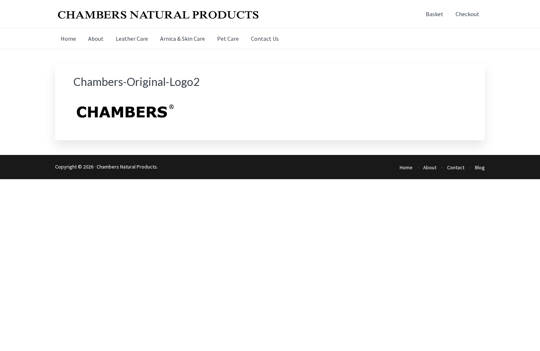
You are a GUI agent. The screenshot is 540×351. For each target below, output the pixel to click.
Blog (480, 167)
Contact (455, 167)
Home (406, 167)
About (429, 167)
